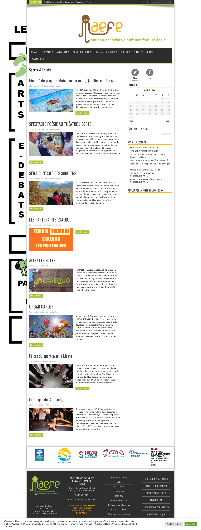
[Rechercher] (169, 2)
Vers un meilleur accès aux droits (144, 170)
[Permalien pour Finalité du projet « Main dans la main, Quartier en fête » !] (51, 111)
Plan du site (156, 500)
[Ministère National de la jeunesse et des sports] (162, 462)
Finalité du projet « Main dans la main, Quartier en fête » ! (68, 2)
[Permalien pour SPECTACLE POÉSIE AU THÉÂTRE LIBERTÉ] (51, 155)
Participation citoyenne (119, 505)
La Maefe (47, 51)
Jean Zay (119, 496)
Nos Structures (81, 51)
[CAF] (40, 458)
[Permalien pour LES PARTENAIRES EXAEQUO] (51, 250)
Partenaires (37, 59)
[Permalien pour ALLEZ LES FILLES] (51, 291)
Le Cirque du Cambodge (46, 399)
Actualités (62, 51)
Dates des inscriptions (156, 486)
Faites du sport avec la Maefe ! (51, 356)
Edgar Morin (82, 513)
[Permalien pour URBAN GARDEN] (51, 337)
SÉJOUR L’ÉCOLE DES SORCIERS (52, 173)
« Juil (130, 121)
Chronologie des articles (156, 507)
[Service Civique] (89, 458)
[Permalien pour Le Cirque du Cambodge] (51, 430)
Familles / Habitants (105, 51)
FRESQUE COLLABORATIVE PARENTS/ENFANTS (142, 174)
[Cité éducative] (113, 455)
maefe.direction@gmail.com (82, 499)
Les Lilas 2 (119, 486)
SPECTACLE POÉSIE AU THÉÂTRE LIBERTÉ (60, 124)
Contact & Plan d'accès (156, 479)
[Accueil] (44, 485)
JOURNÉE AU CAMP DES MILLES (143, 147)
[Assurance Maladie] (138, 455)
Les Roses (119, 491)
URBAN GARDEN (41, 307)
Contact (150, 51)
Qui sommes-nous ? (119, 477)
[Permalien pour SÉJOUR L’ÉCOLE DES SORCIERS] (51, 204)
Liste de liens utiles (156, 493)
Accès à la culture (119, 509)
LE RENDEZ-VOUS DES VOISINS (143, 151)
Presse (137, 51)
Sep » (169, 121)
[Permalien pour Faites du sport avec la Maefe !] (51, 387)
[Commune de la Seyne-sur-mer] (64, 459)
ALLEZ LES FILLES (42, 260)
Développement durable (119, 514)
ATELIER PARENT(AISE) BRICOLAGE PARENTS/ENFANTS (145, 180)
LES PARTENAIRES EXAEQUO (50, 220)
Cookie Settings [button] (174, 524)
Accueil (34, 51)
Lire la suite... (82, 113)
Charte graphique (156, 514)
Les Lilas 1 (119, 482)
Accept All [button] (191, 524)
